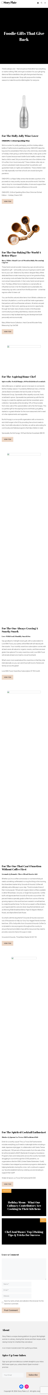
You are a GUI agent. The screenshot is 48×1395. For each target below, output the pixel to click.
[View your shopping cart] (38, 3)
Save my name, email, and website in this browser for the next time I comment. (24, 1302)
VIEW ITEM (7, 201)
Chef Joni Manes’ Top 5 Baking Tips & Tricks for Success (24, 1233)
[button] (41, 3)
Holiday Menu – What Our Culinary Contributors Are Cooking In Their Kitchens (24, 1206)
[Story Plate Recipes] (9, 3)
